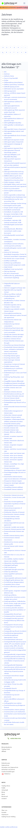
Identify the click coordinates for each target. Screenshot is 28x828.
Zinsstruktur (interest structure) (13, 495)
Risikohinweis (6, 763)
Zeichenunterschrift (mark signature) (15, 186)
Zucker (6, 80)
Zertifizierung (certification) (12, 263)
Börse (3, 792)
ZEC (5, 72)
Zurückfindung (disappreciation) (14, 582)
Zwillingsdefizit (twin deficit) (12, 703)
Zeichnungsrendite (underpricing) (14, 195)
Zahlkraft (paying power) (11, 86)
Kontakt (4, 812)
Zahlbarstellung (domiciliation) (13, 82)
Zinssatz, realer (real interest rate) (14, 453)
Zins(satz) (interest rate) (11, 430)
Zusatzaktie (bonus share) (12, 584)
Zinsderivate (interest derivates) (14, 334)
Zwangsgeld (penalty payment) (13, 618)
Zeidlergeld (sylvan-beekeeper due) (15, 197)
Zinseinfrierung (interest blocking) (14, 345)
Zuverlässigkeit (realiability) (12, 605)
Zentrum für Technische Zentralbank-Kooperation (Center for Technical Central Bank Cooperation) (15, 254)
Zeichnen (7, 74)
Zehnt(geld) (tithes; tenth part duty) (15, 184)
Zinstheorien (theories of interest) (14, 512)
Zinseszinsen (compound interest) (14, 364)
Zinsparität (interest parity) (12, 423)
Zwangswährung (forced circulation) (15, 631)
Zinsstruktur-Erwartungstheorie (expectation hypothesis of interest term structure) (14, 503)
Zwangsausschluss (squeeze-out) (14, 616)
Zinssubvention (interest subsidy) (14, 514)
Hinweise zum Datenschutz (10, 767)
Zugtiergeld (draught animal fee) (14, 569)
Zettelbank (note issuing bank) (13, 269)
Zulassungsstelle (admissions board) (15, 578)
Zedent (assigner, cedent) (12, 182)
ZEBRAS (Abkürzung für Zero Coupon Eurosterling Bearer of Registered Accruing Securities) (13, 178)
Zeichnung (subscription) (11, 188)
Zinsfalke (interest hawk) (11, 366)
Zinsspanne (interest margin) (13, 481)
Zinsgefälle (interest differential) (13, 381)
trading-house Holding (8, 816)
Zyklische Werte (9, 76)
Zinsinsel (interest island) (11, 398)
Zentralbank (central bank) (12, 209)
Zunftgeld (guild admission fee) (13, 580)
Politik (3, 788)
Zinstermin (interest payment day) (14, 529)
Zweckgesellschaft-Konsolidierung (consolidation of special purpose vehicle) (14, 661)
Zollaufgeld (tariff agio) (11, 565)
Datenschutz (5, 765)
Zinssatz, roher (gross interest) (13, 457)
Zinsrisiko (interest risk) (11, 428)
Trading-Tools (6, 749)
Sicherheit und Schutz (8, 769)
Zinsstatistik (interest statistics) (13, 489)
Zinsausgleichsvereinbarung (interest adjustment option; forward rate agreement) (15, 315)
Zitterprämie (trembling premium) (14, 563)
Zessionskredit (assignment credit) (14, 265)
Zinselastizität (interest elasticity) (14, 347)
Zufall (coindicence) (10, 567)
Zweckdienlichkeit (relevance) (13, 639)
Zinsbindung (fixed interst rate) (13, 328)
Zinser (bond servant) (10, 353)
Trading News (6, 785)
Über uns (4, 810)
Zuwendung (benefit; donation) (13, 607)
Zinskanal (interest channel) (12, 400)
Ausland (4, 798)
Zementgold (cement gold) (12, 205)
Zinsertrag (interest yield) (12, 358)
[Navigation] (24, 3)
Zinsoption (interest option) (12, 417)
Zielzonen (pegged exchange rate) (14, 287)
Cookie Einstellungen (8, 771)
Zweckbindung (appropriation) (13, 633)
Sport (3, 794)
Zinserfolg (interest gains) (12, 355)
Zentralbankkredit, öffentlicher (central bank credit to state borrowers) (13, 231)
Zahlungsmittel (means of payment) (15, 129)
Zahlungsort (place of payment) (13, 142)
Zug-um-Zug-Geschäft (11, 78)
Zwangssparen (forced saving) (13, 624)
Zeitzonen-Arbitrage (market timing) (15, 203)
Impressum (5, 814)
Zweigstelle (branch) (10, 688)
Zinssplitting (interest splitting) (13, 487)
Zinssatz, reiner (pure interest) (13, 455)
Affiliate (4, 751)
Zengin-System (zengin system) (13, 207)
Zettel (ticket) (8, 267)
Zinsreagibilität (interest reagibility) (15, 425)
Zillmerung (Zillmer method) (12, 294)
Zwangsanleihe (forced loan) (13, 614)
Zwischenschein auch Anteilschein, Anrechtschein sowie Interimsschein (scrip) (15, 714)
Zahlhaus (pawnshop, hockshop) (14, 84)
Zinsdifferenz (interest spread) (13, 336)
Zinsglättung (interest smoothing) (14, 383)
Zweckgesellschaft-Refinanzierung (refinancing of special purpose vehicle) (14, 671)
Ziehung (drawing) (9, 271)
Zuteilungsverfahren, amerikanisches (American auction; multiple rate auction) (14, 597)
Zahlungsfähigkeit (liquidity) (12, 122)
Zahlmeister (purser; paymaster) (14, 88)
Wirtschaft (5, 790)
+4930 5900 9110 (15, 738)
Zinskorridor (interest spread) (13, 415)
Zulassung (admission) (11, 571)
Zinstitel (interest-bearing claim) (14, 535)
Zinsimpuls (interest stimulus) (13, 391)
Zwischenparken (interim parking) (14, 709)
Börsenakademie (7, 747)
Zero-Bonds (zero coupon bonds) (14, 258)
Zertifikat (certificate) (10, 260)
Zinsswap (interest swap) (11, 516)
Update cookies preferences (8, 827)
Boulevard (5, 796)
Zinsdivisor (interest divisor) (12, 338)
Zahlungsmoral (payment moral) (14, 139)
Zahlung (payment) (10, 91)
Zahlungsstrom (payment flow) (13, 148)
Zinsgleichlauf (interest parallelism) (14, 385)
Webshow (7, 773)
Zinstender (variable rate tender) (14, 527)
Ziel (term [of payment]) (11, 273)
